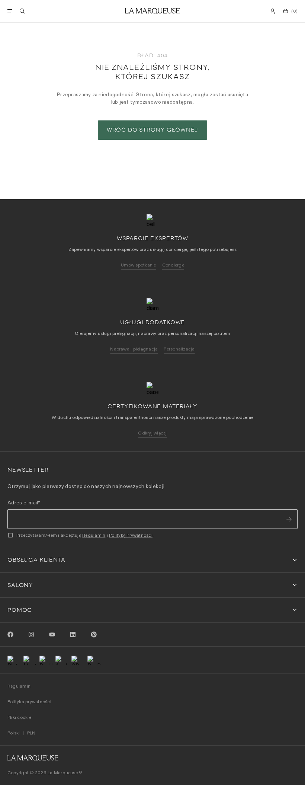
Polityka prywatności (29, 701)
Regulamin (93, 535)
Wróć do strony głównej (152, 130)
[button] (152, 559)
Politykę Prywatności (130, 535)
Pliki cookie (19, 717)
